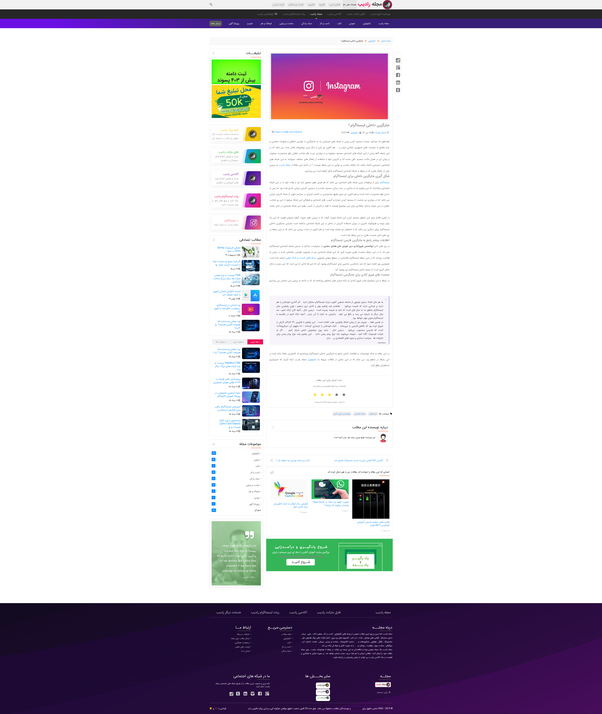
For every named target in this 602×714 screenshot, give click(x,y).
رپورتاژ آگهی (234, 23)
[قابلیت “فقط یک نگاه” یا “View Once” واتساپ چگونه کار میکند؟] (330, 498)
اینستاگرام (384, 182)
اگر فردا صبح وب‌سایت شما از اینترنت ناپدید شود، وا (226, 263)
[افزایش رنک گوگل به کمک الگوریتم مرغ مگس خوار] (289, 499)
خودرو (250, 23)
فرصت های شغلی (242, 647)
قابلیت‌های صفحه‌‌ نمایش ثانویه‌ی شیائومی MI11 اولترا (373, 523)
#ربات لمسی (278, 4)
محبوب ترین (238, 341)
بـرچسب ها (221, 341)
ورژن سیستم (382, 692)
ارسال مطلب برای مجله (240, 638)
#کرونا (322, 4)
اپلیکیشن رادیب (265, 14)
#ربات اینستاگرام (296, 4)
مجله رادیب (316, 14)
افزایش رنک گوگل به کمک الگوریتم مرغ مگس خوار (291, 505)
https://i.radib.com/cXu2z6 (288, 132)
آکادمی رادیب (334, 14)
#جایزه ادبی (335, 4)
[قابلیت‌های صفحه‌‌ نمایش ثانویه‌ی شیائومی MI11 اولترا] (370, 518)
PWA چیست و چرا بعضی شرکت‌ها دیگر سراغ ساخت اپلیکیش (226, 278)
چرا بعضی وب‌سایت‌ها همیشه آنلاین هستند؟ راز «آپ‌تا (227, 324)
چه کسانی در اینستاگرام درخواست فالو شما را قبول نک (227, 308)
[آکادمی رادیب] (329, 570)
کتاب (339, 23)
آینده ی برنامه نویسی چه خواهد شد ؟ (292, 460)
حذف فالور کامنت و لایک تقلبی (301, 258)
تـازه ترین (255, 341)
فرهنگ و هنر (266, 23)
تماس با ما (245, 651)
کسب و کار (324, 23)
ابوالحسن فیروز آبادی (342, 413)
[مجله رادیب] (375, 5)
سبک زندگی (306, 23)
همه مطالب (286, 634)
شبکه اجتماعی (359, 413)
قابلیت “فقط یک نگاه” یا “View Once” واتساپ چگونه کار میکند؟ (330, 503)
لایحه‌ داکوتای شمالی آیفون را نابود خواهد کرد (226, 293)
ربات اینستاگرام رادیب (294, 14)
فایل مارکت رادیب (355, 14)
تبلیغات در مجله (243, 634)
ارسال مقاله (215, 23)
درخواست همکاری (242, 642)
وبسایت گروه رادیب (380, 14)
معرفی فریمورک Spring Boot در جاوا (228, 249)
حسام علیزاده (380, 132)
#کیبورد (311, 4)
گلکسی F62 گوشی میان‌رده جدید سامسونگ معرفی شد (358, 460)
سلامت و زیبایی (286, 23)
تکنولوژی (367, 23)
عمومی (352, 23)
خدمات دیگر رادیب (228, 612)
